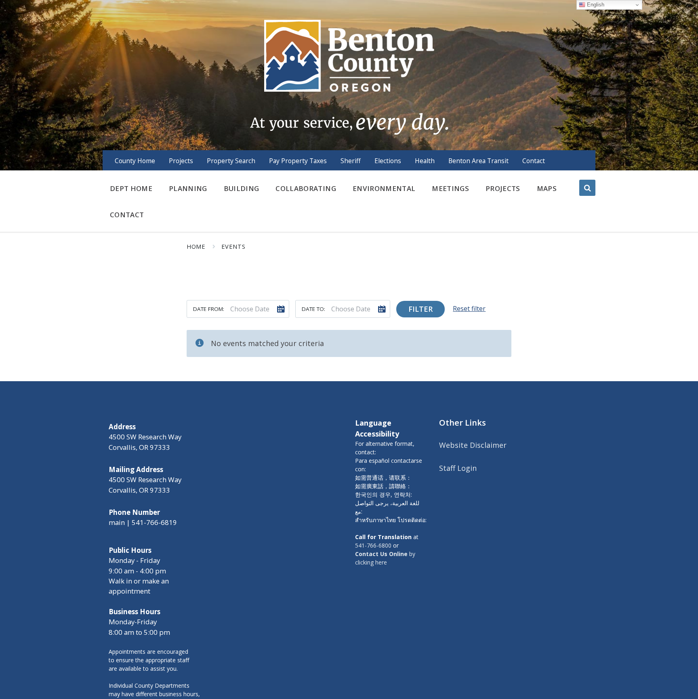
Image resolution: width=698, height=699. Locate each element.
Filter (420, 309)
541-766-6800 (373, 545)
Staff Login (458, 468)
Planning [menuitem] (188, 188)
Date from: (208, 309)
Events (233, 246)
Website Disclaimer (473, 445)
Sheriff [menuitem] (351, 160)
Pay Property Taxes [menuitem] (298, 160)
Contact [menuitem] (533, 160)
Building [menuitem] (241, 188)
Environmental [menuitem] (384, 188)
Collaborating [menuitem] (305, 188)
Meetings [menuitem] (450, 188)
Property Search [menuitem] (231, 160)
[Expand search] (587, 188)
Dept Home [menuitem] (131, 188)
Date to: (313, 309)
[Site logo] (348, 76)
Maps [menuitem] (547, 188)
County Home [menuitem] (135, 160)
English (594, 5)
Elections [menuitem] (387, 160)
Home (196, 246)
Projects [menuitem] (181, 160)
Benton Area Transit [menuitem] (478, 160)
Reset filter (469, 308)
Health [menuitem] (425, 160)
